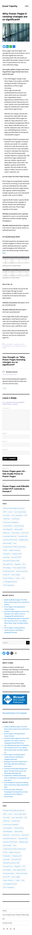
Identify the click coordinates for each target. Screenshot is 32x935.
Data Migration (8, 529)
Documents (15, 533)
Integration (7, 554)
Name (4, 433)
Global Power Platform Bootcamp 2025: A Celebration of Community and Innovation (16, 778)
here (3, 253)
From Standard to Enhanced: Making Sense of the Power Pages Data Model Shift (16, 785)
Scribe (18, 578)
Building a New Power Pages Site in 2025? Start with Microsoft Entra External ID (15, 764)
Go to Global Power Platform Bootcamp (15, 915)
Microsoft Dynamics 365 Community (14, 713)
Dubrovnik (24, 533)
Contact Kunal (7, 923)
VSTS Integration (8, 585)
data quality (18, 529)
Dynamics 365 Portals (10, 540)
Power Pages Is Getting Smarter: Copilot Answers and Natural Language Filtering (14, 630)
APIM (5, 512)
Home (4, 911)
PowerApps (7, 568)
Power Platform (8, 578)
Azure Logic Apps (20, 512)
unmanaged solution (10, 582)
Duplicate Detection (9, 536)
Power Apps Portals (17, 346)
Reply (4, 388)
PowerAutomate (8, 571)
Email (4, 441)
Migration (18, 564)
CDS (25, 515)
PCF (24, 564)
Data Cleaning (19, 526)
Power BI (6, 575)
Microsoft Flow (8, 564)
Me (3, 919)
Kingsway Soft (17, 554)
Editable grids (23, 540)
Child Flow (6, 519)
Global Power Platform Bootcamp (14, 547)
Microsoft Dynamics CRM (11, 561)
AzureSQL (6, 515)
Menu (27, 6)
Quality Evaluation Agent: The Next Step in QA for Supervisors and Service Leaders (17, 602)
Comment (6, 408)
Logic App (6, 557)
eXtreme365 (7, 543)
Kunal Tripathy (9, 6)
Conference (16, 519)
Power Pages (15, 575)
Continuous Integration (11, 522)
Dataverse (6, 533)
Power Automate (21, 571)
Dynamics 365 (22, 536)
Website (5, 449)
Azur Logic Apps (17, 515)
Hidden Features (14, 550)
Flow (14, 543)
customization (7, 526)
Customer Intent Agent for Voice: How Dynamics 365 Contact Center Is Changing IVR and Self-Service (16, 614)
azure (10, 512)
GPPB (5, 550)
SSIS (23, 578)
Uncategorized (6, 346)
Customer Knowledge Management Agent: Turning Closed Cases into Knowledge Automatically (15, 771)
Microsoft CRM (16, 557)
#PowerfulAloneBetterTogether (14, 508)
